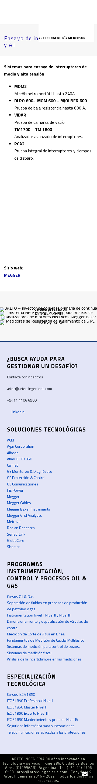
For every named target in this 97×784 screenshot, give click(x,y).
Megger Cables (19, 502)
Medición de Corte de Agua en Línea (36, 634)
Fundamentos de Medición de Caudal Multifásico (45, 640)
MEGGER (12, 275)
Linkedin (17, 412)
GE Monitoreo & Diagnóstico (29, 471)
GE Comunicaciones (22, 484)
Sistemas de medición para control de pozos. (43, 646)
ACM (10, 440)
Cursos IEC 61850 (21, 694)
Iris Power (15, 490)
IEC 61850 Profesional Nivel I (30, 700)
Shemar (13, 546)
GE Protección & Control (26, 477)
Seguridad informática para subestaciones (41, 725)
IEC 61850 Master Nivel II (27, 707)
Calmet (12, 465)
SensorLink (16, 534)
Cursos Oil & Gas (20, 596)
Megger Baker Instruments (28, 509)
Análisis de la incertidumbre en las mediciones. (44, 659)
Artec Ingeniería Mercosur (62, 37)
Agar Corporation (20, 446)
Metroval (14, 521)
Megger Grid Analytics (24, 515)
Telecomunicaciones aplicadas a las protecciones (46, 732)
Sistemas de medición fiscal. (29, 653)
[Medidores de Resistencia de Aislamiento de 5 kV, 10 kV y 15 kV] (48, 339)
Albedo (13, 453)
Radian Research (21, 527)
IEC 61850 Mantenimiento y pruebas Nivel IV (42, 719)
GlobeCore (15, 540)
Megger (13, 496)
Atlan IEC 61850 (19, 459)
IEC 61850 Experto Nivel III (27, 713)
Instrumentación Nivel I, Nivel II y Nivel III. (39, 615)
